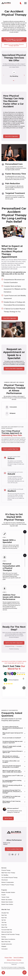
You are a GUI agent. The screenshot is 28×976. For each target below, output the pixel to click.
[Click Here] (20, 3)
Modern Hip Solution (6, 899)
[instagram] (9, 854)
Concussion (4, 949)
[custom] (15, 854)
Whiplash (3, 946)
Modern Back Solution (7, 902)
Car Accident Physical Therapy (9, 877)
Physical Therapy (5, 870)
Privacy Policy (8, 957)
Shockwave (4, 880)
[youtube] (12, 854)
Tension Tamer (5, 897)
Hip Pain (3, 920)
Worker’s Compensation (7, 882)
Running (3, 937)
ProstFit (3, 894)
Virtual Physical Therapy (7, 884)
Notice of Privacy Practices (14, 960)
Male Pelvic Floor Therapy (8, 872)
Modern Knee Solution (7, 904)
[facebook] (18, 854)
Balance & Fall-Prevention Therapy (10, 934)
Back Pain (4, 917)
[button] (24, 75)
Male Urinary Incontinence (8, 939)
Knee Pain (4, 925)
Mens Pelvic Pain (5, 941)
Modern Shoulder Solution (8, 892)
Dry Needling (4, 875)
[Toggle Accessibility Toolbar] (3, 973)
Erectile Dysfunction (6, 944)
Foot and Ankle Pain (6, 929)
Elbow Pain (4, 927)
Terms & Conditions (18, 957)
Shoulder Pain (5, 913)
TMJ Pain (3, 922)
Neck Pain (4, 915)
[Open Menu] (25, 3)
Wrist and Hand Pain (6, 932)
